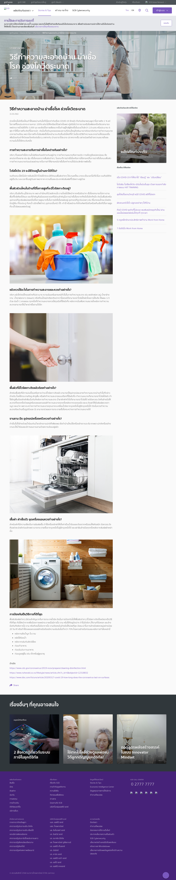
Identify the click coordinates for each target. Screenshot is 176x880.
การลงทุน (13, 798)
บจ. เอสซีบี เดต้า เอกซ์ (58, 858)
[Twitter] (151, 792)
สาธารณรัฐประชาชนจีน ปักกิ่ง (21, 826)
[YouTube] (146, 792)
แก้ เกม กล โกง (61, 10)
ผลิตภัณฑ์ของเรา (22, 10)
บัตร (11, 786)
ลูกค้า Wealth (56, 2)
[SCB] (6, 8)
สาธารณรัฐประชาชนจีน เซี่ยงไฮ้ (22, 830)
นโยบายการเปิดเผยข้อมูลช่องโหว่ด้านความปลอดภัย (106, 852)
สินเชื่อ (12, 782)
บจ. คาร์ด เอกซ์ (56, 854)
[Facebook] (131, 792)
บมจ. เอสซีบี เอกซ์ (56, 822)
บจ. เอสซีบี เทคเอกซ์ (57, 866)
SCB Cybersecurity (81, 10)
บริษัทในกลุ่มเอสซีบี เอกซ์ (59, 806)
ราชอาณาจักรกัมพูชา (18, 822)
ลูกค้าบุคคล (8, 2)
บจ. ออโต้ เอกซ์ (55, 862)
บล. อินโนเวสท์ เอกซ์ (57, 830)
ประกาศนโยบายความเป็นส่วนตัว (102, 834)
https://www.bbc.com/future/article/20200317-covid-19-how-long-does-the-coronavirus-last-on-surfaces (59, 677)
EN (133, 10)
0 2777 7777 (142, 783)
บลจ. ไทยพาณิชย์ (56, 826)
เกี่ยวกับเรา (136, 2)
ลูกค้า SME (22, 2)
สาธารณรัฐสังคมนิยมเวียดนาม (21, 842)
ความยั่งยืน (54, 790)
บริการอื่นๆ (14, 810)
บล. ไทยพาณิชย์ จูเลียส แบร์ (60, 842)
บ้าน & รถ (36, 33)
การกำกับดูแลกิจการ (58, 786)
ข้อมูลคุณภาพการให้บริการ (100, 790)
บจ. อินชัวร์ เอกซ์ (56, 834)
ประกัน (12, 794)
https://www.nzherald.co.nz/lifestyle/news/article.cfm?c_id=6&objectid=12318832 (49, 672)
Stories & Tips (44, 10)
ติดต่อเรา (93, 822)
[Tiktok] (141, 792)
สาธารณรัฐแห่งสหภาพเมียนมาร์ (22, 850)
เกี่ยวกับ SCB (55, 782)
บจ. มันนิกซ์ (54, 850)
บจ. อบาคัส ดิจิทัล (57, 838)
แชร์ (15, 78)
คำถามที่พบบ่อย (96, 794)
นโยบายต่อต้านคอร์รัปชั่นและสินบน (103, 842)
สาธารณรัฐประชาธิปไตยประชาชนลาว (24, 838)
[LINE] (136, 792)
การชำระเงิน (14, 802)
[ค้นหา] (146, 10)
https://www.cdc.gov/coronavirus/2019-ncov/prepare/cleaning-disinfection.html (48, 668)
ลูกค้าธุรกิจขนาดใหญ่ (38, 2)
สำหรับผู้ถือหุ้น (121, 2)
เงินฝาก (13, 790)
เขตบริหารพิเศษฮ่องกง (18, 834)
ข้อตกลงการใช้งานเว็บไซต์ (100, 830)
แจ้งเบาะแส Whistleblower (100, 846)
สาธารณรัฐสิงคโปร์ (17, 846)
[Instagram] (156, 792)
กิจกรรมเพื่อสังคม (57, 794)
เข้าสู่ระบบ (160, 10)
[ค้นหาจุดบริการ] (139, 10)
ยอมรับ (166, 23)
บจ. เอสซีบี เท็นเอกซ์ (57, 846)
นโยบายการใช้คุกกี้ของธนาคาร (47, 26)
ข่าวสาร (53, 798)
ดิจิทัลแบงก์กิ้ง (15, 806)
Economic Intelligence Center (102, 786)
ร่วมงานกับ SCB (56, 802)
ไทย (127, 10)
